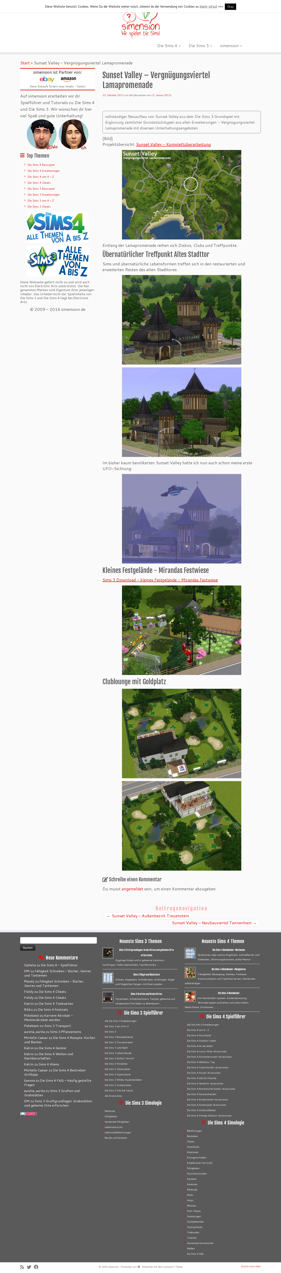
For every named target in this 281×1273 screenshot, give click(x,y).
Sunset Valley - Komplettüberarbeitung (173, 144)
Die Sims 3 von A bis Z (117, 1026)
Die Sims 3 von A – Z (41, 200)
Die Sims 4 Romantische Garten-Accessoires (211, 1089)
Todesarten (193, 1232)
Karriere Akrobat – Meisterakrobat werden (48, 1017)
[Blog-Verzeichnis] (28, 1113)
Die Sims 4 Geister (53, 1047)
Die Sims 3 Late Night (116, 1047)
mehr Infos (208, 6)
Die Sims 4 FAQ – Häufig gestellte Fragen (57, 1082)
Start (25, 63)
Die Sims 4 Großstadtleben (201, 1110)
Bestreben (192, 1136)
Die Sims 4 (167, 45)
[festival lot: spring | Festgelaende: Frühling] (181, 630)
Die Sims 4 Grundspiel (199, 1035)
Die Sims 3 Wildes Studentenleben (123, 1079)
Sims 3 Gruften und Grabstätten (52, 1092)
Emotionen (193, 1152)
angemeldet (132, 889)
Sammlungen (194, 1216)
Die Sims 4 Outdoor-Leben (201, 1040)
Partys (190, 1200)
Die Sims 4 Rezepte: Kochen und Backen (59, 1039)
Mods (190, 1195)
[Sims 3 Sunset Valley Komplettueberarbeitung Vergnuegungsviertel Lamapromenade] (181, 194)
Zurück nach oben (251, 1266)
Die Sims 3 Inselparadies (118, 1085)
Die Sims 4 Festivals (53, 1009)
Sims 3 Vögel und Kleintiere (146, 974)
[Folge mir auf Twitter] (30, 1267)
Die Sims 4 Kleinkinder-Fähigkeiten (229, 969)
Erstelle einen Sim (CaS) (199, 1163)
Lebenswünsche (113, 1127)
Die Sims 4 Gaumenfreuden (201, 1094)
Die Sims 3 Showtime (116, 1063)
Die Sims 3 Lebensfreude (118, 1053)
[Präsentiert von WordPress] (138, 1266)
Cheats (190, 1141)
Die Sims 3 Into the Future (119, 1090)
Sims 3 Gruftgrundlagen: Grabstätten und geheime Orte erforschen (58, 1103)
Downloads (193, 1147)
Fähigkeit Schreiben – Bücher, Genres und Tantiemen (57, 973)
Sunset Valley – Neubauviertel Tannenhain (214, 923)
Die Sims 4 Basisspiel (41, 165)
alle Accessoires (113, 1096)
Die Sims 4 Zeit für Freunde (201, 1078)
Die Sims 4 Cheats (39, 183)
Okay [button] (230, 6)
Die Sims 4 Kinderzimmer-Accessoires (207, 1099)
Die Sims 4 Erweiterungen (44, 171)
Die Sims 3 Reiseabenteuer (119, 1037)
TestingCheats (195, 1227)
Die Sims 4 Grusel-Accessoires (204, 1072)
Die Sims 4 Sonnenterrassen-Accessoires (209, 1056)
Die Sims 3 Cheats (39, 206)
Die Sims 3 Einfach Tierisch (119, 1058)
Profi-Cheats (194, 1211)
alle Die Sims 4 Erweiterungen (203, 1024)
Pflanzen (191, 1205)
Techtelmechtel (195, 1221)
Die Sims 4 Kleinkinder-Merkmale (228, 950)
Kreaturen (192, 1184)
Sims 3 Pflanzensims (65, 1031)
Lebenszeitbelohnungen (118, 1132)
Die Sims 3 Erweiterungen (44, 194)
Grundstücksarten (197, 1173)
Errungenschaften (196, 1157)
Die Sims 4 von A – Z (41, 177)
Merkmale (110, 1111)
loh (130, 95)
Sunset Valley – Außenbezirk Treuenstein (148, 916)
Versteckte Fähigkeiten (117, 1121)
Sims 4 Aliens (49, 1064)
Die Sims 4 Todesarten (56, 1003)
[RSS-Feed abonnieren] (23, 1267)
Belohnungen (194, 1130)
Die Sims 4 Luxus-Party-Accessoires (207, 1051)
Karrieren (192, 1179)
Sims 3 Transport (57, 1025)
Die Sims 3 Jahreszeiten (117, 1069)
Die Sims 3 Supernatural (118, 1074)
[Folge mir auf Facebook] (37, 1267)
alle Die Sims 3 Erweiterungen (121, 1021)
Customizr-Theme (172, 1266)
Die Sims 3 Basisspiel (41, 188)
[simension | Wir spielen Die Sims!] (140, 20)
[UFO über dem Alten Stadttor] (181, 518)
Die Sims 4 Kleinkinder (229, 993)
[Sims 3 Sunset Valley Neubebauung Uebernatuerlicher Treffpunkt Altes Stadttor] (181, 320)
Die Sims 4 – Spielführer (59, 965)
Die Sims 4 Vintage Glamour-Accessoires (209, 1115)
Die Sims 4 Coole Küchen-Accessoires (207, 1067)
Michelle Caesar (36, 1037)
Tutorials (192, 1237)
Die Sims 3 (199, 45)
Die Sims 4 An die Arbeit (200, 1046)
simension (230, 45)
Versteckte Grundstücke (200, 1243)
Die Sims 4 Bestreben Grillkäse (55, 1072)
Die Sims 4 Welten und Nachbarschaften (48, 1055)
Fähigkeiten (111, 1116)
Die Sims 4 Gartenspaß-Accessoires (206, 1105)
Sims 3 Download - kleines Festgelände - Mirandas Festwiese (160, 580)
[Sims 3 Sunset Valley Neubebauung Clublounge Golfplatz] (181, 733)
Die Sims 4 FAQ (195, 1254)
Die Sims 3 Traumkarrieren (119, 1042)
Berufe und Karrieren (116, 1137)
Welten (191, 1248)
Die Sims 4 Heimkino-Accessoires (205, 1083)
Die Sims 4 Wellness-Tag (201, 1062)
